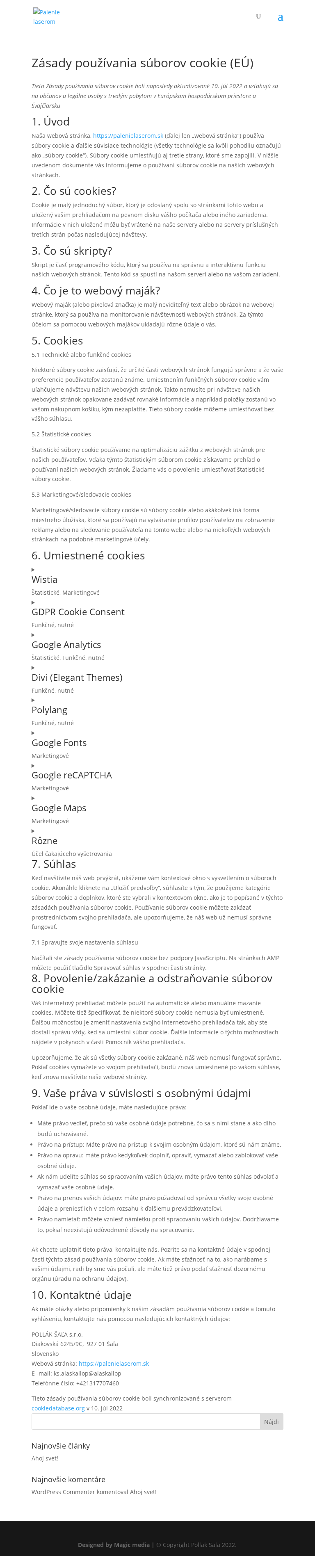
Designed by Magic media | (116, 1545)
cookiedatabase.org (58, 1408)
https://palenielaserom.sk (128, 135)
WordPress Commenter (63, 1492)
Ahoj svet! (45, 1458)
